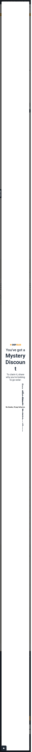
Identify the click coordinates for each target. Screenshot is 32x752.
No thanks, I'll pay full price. (15, 407)
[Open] (3, 748)
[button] (0, 193)
